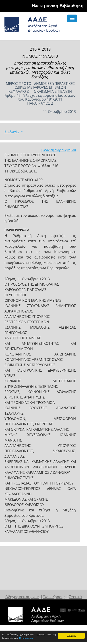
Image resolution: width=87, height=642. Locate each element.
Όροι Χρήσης (54, 596)
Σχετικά (75, 596)
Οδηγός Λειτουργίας (22, 596)
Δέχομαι (71, 635)
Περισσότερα (26, 638)
